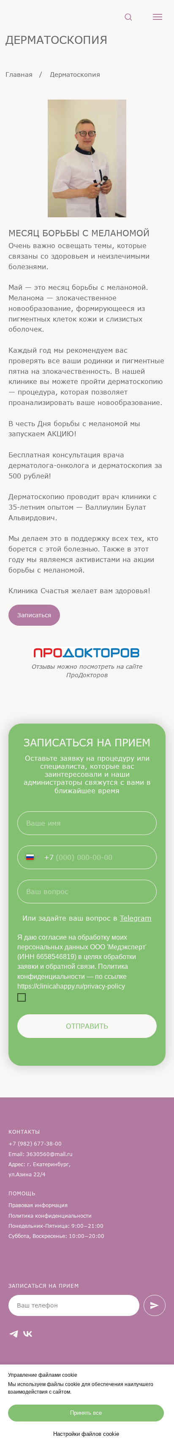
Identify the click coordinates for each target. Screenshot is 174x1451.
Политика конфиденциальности (50, 1216)
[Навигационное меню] (157, 17)
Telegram (136, 918)
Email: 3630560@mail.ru (40, 1154)
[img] (87, 652)
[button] (128, 17)
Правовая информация (38, 1205)
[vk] (27, 1334)
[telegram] (13, 1334)
